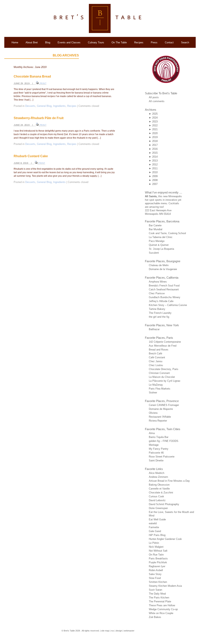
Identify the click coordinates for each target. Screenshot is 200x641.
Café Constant (157, 357)
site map (105, 630)
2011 (155, 168)
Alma (152, 433)
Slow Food (155, 578)
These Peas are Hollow (162, 605)
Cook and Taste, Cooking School (167, 233)
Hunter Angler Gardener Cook (165, 539)
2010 (155, 172)
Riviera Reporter (158, 420)
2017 (155, 145)
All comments (156, 101)
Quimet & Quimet (159, 244)
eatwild (153, 523)
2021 (155, 129)
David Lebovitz (157, 500)
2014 (155, 156)
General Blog (44, 105)
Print (43, 83)
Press (154, 42)
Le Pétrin (154, 542)
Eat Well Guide (157, 519)
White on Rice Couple (161, 613)
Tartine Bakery (157, 309)
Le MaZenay (156, 384)
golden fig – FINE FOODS (163, 441)
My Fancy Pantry (158, 448)
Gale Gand (155, 531)
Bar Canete (155, 225)
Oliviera (153, 412)
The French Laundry (160, 312)
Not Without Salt (158, 550)
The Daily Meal (157, 593)
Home (15, 42)
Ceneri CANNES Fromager (164, 405)
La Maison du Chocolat (162, 376)
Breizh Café (155, 353)
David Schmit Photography (164, 504)
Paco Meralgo (156, 241)
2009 (155, 176)
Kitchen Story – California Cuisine (168, 305)
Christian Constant (159, 373)
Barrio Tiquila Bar (158, 437)
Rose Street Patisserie (161, 456)
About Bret (32, 42)
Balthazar (154, 329)
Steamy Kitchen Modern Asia (165, 585)
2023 (155, 121)
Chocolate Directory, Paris (163, 369)
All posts (154, 97)
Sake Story (155, 574)
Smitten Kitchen (158, 581)
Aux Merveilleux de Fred (162, 345)
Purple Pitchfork (158, 562)
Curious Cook (156, 496)
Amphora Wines (158, 281)
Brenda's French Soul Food (164, 285)
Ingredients (59, 105)
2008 (155, 180)
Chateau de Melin (159, 265)
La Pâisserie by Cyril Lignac (164, 380)
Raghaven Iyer (157, 566)
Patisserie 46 (156, 452)
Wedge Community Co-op (163, 609)
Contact (169, 42)
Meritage (154, 444)
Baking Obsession (159, 484)
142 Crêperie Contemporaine (165, 341)
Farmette (154, 527)
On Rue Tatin (156, 554)
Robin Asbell (156, 570)
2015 (155, 152)
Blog (47, 42)
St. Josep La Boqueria (161, 248)
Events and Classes (69, 42)
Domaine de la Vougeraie (163, 269)
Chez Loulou (156, 365)
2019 (155, 137)
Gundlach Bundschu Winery (164, 297)
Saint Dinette (156, 460)
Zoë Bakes (155, 617)
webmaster (129, 630)
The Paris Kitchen (159, 597)
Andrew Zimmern (158, 476)
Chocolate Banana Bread (32, 76)
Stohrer (153, 392)
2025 (155, 113)
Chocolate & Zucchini (161, 492)
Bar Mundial (155, 229)
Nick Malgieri (156, 546)
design (119, 630)
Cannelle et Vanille (159, 488)
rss (112, 630)
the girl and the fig (159, 316)
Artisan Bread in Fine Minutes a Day (169, 480)
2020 (155, 133)
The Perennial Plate (160, 601)
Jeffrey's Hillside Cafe (161, 301)
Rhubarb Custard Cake (31, 156)
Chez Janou (155, 361)
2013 (155, 160)
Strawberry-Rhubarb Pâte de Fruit (38, 118)
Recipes (138, 42)
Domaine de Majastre (161, 408)
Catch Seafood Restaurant (164, 289)
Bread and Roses (158, 349)
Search (185, 42)
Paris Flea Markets (159, 388)
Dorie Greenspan (158, 508)
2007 (155, 184)
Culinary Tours (96, 42)
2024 (155, 117)
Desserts (30, 105)
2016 (155, 148)
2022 (155, 125)
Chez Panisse (157, 293)
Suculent (154, 252)
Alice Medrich (156, 473)
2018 (155, 141)
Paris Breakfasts (158, 558)
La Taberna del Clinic (160, 237)
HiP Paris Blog (157, 535)
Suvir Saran (155, 589)
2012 (155, 164)
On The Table (119, 42)
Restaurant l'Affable (160, 416)
